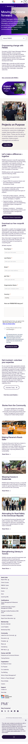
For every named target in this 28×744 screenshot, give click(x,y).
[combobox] (14, 38)
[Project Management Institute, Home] (14, 2)
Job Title (6, 276)
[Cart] (21, 2)
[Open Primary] (2, 2)
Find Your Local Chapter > (11, 394)
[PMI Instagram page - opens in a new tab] (8, 711)
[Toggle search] (25, 2)
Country (6, 294)
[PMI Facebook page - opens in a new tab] (2, 711)
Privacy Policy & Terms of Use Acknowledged (13, 328)
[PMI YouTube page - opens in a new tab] (11, 711)
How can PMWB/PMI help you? (13, 303)
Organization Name (10, 285)
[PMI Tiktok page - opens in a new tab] (18, 711)
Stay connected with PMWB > (10, 77)
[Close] (26, 720)
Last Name (7, 258)
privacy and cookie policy (13, 731)
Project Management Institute (6, 696)
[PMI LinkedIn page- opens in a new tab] (15, 711)
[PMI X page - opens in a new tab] (5, 711)
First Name (7, 249)
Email (6, 267)
